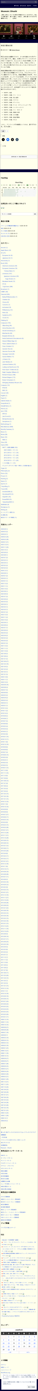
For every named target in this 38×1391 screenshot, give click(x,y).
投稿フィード (5, 1367)
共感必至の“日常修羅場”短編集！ (10, 1240)
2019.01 (4, 736)
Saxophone (6, 421)
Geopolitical (5, 403)
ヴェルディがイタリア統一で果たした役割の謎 (17, 466)
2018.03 (4, 762)
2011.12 (4, 957)
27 (34, 1346)
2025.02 (4, 568)
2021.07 (4, 659)
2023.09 (4, 591)
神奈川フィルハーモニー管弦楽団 (10, 1199)
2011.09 (4, 965)
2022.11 (4, 617)
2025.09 (4, 552)
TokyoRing (5, 486)
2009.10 (4, 1025)
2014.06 (4, 879)
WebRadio (5, 504)
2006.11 (4, 1115)
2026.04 (4, 534)
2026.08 (4, 529)
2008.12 (4, 1051)
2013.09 (4, 903)
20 (34, 1343)
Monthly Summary (7, 429)
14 (3, 1343)
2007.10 (4, 1087)
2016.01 (4, 830)
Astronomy (5, 260)
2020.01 (4, 705)
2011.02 (4, 983)
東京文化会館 (5, 1179)
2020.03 (4, 700)
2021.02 (4, 672)
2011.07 (4, 970)
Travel (4, 489)
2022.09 (4, 622)
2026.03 (4, 537)
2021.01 (4, 674)
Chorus (5, 302)
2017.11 (4, 773)
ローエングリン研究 (8, 512)
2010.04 (4, 1009)
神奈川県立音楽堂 (6, 1189)
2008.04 (4, 1071)
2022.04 (4, 635)
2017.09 (4, 778)
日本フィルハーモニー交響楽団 (10, 1217)
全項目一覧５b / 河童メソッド (10, 1294)
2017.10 (4, 775)
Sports (4, 484)
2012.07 (4, 939)
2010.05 (4, 1006)
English (4, 395)
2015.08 (4, 843)
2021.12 (4, 646)
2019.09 (4, 716)
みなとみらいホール (7, 1168)
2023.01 (4, 612)
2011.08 (4, 967)
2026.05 (4, 531)
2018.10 (4, 744)
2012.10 (4, 931)
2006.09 (4, 1121)
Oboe (4, 442)
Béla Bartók (7, 333)
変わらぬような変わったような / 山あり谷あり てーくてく (18, 1302)
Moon (3, 432)
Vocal (5, 318)
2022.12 (4, 614)
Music (4, 437)
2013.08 (4, 905)
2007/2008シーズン (11, 450)
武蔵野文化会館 (5, 1181)
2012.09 (4, 934)
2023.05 (4, 602)
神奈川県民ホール (6, 1186)
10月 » (28, 1352)
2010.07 (4, 1001)
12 (29, 1340)
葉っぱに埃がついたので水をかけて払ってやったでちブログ (18, 1132)
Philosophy (5, 471)
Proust (4, 476)
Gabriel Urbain (6, 401)
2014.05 (4, 882)
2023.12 (4, 583)
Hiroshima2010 (7, 494)
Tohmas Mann (9, 271)
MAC (4, 390)
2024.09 (4, 573)
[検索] (35, 1)
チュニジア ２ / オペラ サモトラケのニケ (14, 1258)
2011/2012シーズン (11, 453)
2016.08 (4, 812)
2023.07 (4, 596)
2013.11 (4, 897)
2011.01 (4, 986)
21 (3, 1346)
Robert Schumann (8, 380)
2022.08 (4, 625)
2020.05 (4, 695)
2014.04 (4, 884)
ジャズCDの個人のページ (8, 1227)
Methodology (6, 424)
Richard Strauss (15, 50)
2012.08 (4, 936)
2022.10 (4, 620)
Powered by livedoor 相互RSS (11, 1316)
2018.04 (4, 760)
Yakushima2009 (8, 502)
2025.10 (4, 550)
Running (4, 478)
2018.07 (4, 752)
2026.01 (4, 542)
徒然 (2, 228)
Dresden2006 (7, 491)
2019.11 (4, 711)
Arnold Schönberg (8, 331)
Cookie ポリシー (7, 1383)
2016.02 (4, 827)
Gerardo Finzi (7, 349)
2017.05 (4, 788)
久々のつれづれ (5, 233)
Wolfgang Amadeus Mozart (12, 382)
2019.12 (4, 708)
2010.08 (4, 999)
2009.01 (4, 1048)
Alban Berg (7, 325)
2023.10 (4, 589)
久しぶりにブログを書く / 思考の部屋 (12, 1271)
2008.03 (4, 1074)
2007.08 (4, 1092)
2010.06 (4, 1004)
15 (9, 1343)
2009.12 (4, 1019)
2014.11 (4, 866)
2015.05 (4, 851)
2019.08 (4, 718)
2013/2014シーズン (11, 458)
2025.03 (4, 565)
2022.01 (4, 643)
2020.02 (4, 703)
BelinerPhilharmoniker (9, 297)
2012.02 (4, 952)
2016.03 (4, 825)
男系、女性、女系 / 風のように (11, 1273)
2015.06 (4, 848)
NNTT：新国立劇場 (10, 447)
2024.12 (4, 570)
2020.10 (4, 682)
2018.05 (4, 757)
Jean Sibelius (7, 362)
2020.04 (4, 698)
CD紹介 (4, 292)
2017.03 (4, 794)
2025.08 (4, 555)
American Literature (9, 266)
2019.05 (4, 726)
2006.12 (4, 1113)
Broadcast (5, 289)
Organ (4, 468)
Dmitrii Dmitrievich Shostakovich (13, 338)
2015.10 (4, 838)
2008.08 (4, 1061)
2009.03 (4, 1043)
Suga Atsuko (10, 279)
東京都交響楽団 (5, 1207)
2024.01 (4, 581)
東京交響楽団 (5, 1204)
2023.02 (4, 609)
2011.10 (4, 962)
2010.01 (4, 1017)
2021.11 (4, 648)
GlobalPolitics (6, 406)
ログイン (3, 1365)
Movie (4, 434)
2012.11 (4, 929)
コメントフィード (6, 1370)
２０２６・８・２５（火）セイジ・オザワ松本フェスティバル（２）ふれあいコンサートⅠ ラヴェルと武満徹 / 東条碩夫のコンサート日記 (18, 1249)
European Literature (9, 268)
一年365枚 (4, 1137)
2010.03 (4, 1012)
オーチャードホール (7, 1158)
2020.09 (4, 685)
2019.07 (4, 721)
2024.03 (4, 578)
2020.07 (4, 690)
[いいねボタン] (3, 131)
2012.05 (4, 944)
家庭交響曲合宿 (6, 45)
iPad (4, 388)
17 (19, 1343)
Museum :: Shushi (6, 1148)
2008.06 (4, 1066)
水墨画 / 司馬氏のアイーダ (10, 1300)
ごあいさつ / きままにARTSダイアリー (13, 1307)
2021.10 (4, 651)
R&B (4, 440)
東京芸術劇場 (5, 1176)
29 (9, 1349)
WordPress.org (5, 1372)
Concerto (6, 305)
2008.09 (4, 1058)
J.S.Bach (6, 359)
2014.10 (4, 869)
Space (4, 481)
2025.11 (4, 547)
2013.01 (4, 923)
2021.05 (4, 664)
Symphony (7, 315)
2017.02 (4, 796)
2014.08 (4, 874)
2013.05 (4, 913)
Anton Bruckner (8, 328)
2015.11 (4, 835)
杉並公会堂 (4, 1173)
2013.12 (4, 895)
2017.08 (4, 781)
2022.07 (4, 627)
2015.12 (4, 833)
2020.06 (4, 692)
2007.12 (4, 1082)
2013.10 (4, 900)
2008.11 (4, 1053)
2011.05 (4, 975)
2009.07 (4, 1032)
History (4, 408)
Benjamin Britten (8, 336)
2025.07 (4, 557)
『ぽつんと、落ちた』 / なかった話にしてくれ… (15, 1282)
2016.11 (4, 804)
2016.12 (4, 801)
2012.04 (4, 947)
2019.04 (4, 729)
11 (24, 1340)
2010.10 (4, 993)
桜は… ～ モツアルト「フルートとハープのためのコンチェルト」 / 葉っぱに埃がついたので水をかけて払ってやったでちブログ (18, 1278)
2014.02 (4, 890)
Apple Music (6, 250)
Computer (5, 385)
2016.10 (4, 807)
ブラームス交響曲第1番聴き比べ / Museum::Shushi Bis (17, 1260)
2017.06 (4, 786)
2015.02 (4, 858)
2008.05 (4, 1069)
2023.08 (4, 594)
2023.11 (4, 586)
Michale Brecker (8, 419)
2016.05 (4, 820)
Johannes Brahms (9, 364)
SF (4, 284)
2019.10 (4, 713)
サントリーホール (6, 1160)
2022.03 (4, 638)
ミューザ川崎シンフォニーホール (10, 1184)
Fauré (3, 398)
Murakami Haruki (8, 281)
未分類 (4, 515)
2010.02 (4, 1014)
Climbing (4, 320)
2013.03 (4, 918)
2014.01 (4, 892)
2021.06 (4, 661)
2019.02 (4, 734)
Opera (4, 445)
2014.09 (4, 871)
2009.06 (4, 1035)
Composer (6, 323)
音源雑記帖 (4, 1145)
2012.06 (4, 942)
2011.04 (4, 978)
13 (34, 1340)
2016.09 (4, 809)
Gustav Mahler (8, 356)
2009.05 (4, 1038)
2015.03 (4, 856)
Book (4, 263)
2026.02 (4, 539)
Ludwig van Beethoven (10, 367)
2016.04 (4, 822)
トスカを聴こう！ (8, 463)
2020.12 (4, 677)
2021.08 (4, 656)
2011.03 (4, 980)
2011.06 (4, 973)
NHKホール (4, 1155)
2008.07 (4, 1064)
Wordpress (5, 507)
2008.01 (4, 1079)
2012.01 (4, 955)
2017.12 (4, 770)
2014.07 (4, 877)
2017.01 (4, 799)
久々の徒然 (4, 231)
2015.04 (4, 853)
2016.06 (4, 817)
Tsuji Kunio (7, 286)
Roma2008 (7, 499)
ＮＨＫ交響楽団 (5, 1197)
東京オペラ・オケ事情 (9, 517)
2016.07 (4, 814)
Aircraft (4, 247)
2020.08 (4, 687)
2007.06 (4, 1097)
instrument (6, 307)
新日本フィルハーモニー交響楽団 (10, 1202)
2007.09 (4, 1089)
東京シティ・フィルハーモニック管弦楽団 (13, 1212)
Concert (4, 393)
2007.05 (4, 1100)
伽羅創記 (3, 1135)
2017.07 (4, 783)
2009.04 (4, 1040)
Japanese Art (7, 258)
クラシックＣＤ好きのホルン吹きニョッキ (13, 1140)
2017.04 (4, 791)
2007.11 (4, 1084)
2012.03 (4, 949)
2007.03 (4, 1105)
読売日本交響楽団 (6, 1220)
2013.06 (4, 910)
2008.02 (4, 1076)
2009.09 (4, 1027)
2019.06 (4, 724)
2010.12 (4, 988)
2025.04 (4, 563)
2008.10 (4, 1056)
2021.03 (4, 669)
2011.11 (4, 960)
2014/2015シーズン (11, 460)
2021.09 (4, 653)
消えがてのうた (5, 1142)
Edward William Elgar (9, 341)
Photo (4, 473)
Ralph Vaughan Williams (10, 372)
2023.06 (4, 599)
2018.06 (4, 755)
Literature (7, 273)
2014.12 (4, 864)
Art (3, 253)
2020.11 (4, 679)
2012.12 (4, 926)
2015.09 (4, 840)
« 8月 (10, 1352)
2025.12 (4, 544)
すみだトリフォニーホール (8, 1163)
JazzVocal (6, 416)
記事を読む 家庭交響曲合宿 (19, 156)
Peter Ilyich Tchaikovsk (10, 369)
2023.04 (4, 604)
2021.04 (4, 666)
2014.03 (4, 887)
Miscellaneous (7, 427)
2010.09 (4, 996)
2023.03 (4, 607)
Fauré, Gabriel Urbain (9, 344)
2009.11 (4, 1022)
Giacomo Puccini (8, 351)
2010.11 (4, 991)
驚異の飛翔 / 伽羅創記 (8, 1269)
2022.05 (4, 633)
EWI (4, 414)
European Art (7, 255)
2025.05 (4, 560)
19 (29, 1343)
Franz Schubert (8, 346)
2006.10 (4, 1118)
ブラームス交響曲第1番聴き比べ (10, 226)
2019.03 (4, 731)
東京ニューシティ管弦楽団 (8, 1210)
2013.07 (4, 908)
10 (19, 1340)
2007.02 (4, 1108)
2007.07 (4, 1095)
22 (9, 1346)
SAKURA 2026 (5, 236)
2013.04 (4, 916)
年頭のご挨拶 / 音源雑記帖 (10, 1262)
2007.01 (4, 1110)
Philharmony (7, 310)
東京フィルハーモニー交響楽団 (10, 1215)
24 (19, 1346)
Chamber (6, 299)
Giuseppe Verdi (8, 354)
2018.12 (4, 739)
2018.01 (4, 768)
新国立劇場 (4, 1171)
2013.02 (4, 921)
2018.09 (4, 747)
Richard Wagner (8, 377)
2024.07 (4, 576)
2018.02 (4, 765)
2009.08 (4, 1030)
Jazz (4, 411)
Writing (4, 510)
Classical (5, 294)
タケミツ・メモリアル (7, 1166)
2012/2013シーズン (11, 455)
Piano (5, 312)
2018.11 (4, 742)
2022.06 (4, 630)
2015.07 (4, 846)
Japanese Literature (11, 276)
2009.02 (4, 1045)
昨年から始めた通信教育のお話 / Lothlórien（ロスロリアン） (18, 1289)
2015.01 (4, 861)
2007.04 (4, 1102)
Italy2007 (6, 497)
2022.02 (4, 640)
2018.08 (4, 749)
